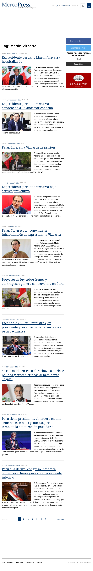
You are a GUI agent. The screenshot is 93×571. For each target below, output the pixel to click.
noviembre (13, 99)
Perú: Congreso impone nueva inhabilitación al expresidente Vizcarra (31, 232)
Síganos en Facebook (78, 41)
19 (7, 366)
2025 (18, 53)
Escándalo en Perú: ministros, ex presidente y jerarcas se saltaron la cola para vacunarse (32, 327)
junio (11, 226)
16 (7, 319)
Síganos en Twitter (78, 48)
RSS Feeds (19, 563)
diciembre (12, 53)
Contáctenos (30, 563)
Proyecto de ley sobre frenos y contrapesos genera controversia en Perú (33, 282)
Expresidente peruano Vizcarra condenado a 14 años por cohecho (27, 106)
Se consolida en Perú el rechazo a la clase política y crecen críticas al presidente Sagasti (33, 375)
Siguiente (60, 519)
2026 (68, 6)
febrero (12, 319)
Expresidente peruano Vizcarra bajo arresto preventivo (29, 189)
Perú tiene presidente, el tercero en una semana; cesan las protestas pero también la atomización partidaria (31, 423)
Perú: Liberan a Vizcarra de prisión (28, 147)
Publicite (39, 563)
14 (7, 182)
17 (7, 414)
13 (7, 226)
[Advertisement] (33, 29)
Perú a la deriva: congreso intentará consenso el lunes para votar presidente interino (32, 473)
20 (7, 53)
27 (58, 6)
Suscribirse (78, 64)
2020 (19, 414)
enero (11, 366)
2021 (17, 275)
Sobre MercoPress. (8, 563)
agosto (63, 6)
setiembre (12, 143)
